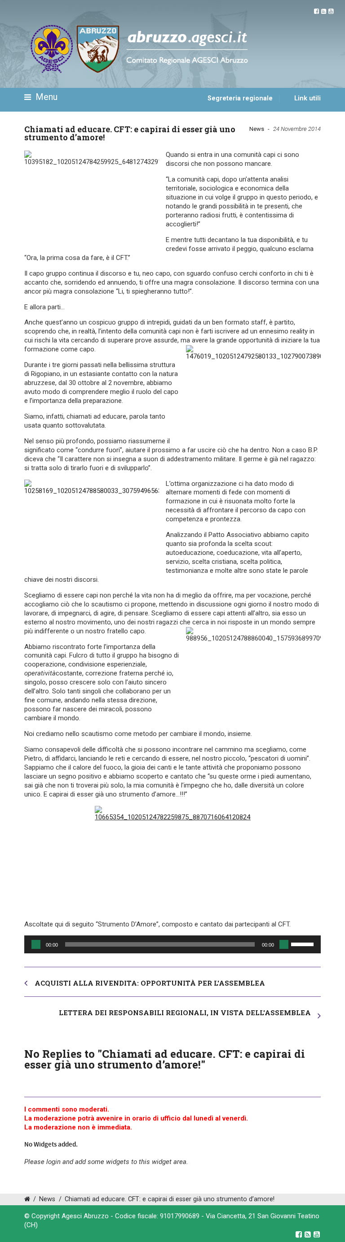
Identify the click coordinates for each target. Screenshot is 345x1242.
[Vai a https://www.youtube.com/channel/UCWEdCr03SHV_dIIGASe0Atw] (330, 11)
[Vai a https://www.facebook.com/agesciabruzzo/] (316, 11)
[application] (172, 944)
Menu (45, 96)
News (256, 128)
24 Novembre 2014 (297, 128)
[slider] (303, 943)
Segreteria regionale (240, 98)
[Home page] (34, 124)
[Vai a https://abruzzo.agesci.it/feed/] (323, 11)
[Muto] (283, 944)
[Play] (35, 944)
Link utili (307, 98)
